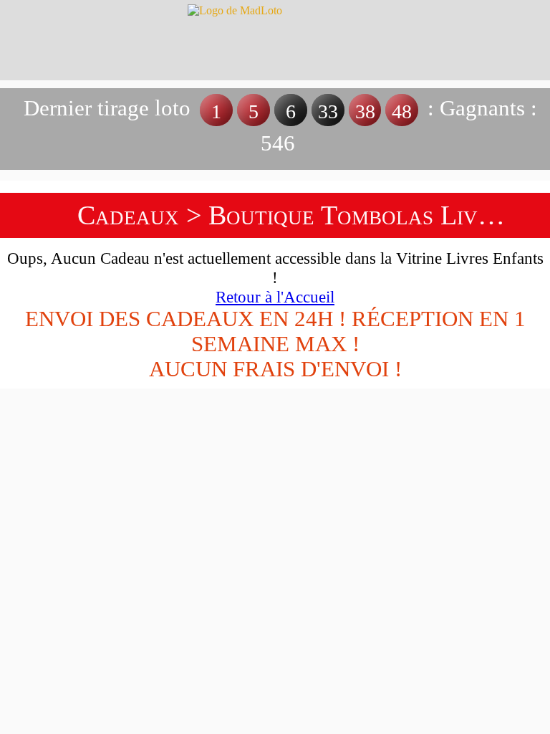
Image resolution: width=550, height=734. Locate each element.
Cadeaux (128, 215)
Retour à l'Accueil (275, 296)
